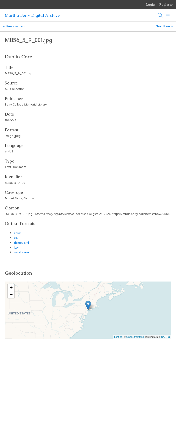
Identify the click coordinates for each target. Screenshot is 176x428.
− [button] (11, 294)
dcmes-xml (21, 243)
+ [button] (11, 287)
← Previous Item (14, 26)
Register (166, 4)
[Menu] (167, 15)
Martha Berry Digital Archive (32, 15)
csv (16, 238)
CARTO (165, 337)
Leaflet (118, 337)
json (16, 247)
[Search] (160, 15)
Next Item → (165, 26)
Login (150, 4)
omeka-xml (22, 252)
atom (18, 233)
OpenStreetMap (135, 337)
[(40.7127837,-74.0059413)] (88, 305)
